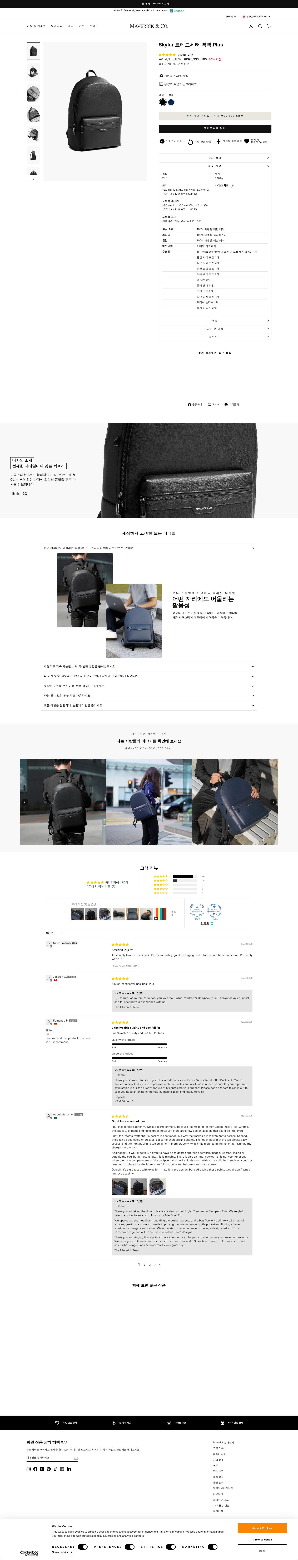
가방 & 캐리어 (36, 26)
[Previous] (24, 802)
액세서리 (57, 26)
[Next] (273, 802)
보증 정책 (218, 1477)
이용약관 (218, 1494)
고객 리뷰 (218, 1448)
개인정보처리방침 (223, 1488)
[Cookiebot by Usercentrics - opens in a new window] (29, 1553)
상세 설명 (214, 158)
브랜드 (94, 26)
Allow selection (262, 1539)
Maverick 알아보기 (223, 1442)
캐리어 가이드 (221, 1500)
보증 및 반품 (215, 329)
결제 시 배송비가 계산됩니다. (175, 64)
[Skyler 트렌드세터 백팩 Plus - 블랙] (53, 1395)
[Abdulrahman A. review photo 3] (157, 1186)
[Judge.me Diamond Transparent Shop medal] (214, 911)
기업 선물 (218, 1460)
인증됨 (205, 923)
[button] (167, 55)
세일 (71, 26)
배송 (215, 321)
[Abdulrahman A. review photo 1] (120, 1186)
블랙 (162, 102)
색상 (166, 95)
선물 (82, 26)
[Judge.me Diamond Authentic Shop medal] (197, 911)
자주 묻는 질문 (221, 1505)
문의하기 (215, 337)
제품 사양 (214, 166)
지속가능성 (219, 1454)
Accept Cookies (262, 1528)
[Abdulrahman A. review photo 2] (138, 1186)
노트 (215, 1465)
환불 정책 (218, 1482)
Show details (60, 1552)
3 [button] (150, 1264)
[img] (120, 944)
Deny (262, 1550)
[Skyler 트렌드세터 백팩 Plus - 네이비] (58, 1395)
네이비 (171, 102)
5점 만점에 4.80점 (116, 882)
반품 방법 (218, 1471)
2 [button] (144, 1264)
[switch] (130, 1547)
